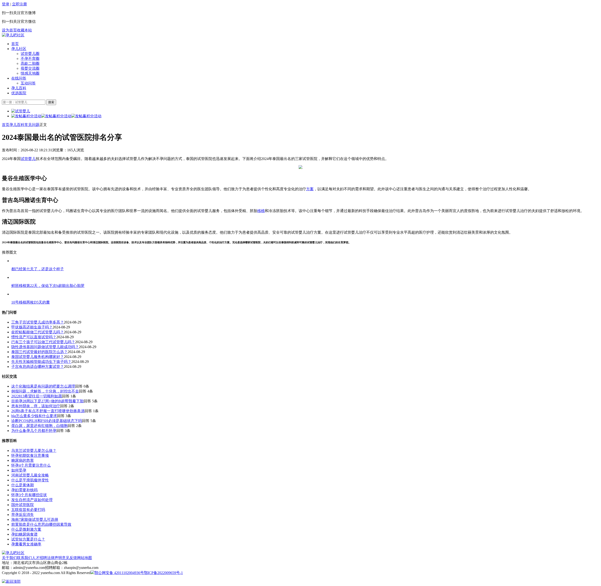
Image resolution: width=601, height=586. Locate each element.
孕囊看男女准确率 (26, 544)
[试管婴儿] (13, 35)
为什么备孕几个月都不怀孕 (33, 431)
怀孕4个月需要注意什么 (31, 465)
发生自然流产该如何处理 (32, 500)
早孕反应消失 (22, 515)
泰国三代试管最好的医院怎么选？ (39, 352)
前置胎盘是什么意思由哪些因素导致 (41, 524)
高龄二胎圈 (30, 63)
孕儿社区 (18, 49)
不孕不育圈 (30, 59)
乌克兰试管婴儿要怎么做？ (33, 451)
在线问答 (18, 78)
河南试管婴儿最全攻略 (30, 475)
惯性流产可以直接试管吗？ (33, 337)
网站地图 (84, 558)
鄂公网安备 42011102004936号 (119, 573)
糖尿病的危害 (22, 460)
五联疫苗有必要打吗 (28, 510)
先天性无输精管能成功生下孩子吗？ (41, 362)
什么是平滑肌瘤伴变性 (30, 480)
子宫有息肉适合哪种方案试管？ (37, 367)
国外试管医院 (22, 505)
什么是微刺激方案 (26, 529)
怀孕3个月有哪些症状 (29, 495)
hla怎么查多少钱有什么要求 (34, 416)
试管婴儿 (28, 159)
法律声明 (54, 558)
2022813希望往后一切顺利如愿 (36, 396)
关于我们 (9, 558)
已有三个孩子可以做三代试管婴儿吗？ (43, 342)
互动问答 (28, 83)
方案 (310, 189)
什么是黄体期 (22, 485)
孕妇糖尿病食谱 (24, 534)
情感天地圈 (30, 73)
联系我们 (24, 558)
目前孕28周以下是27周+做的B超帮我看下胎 (47, 401)
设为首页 (9, 30)
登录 (5, 4)
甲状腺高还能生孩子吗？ (32, 327)
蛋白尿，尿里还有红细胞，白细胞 (39, 426)
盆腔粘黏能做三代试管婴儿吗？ (37, 332)
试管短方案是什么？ (28, 539)
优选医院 (18, 93)
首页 (15, 44)
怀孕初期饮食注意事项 (30, 455)
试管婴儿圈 (30, 54)
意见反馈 (69, 558)
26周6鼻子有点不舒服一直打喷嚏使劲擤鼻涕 (48, 411)
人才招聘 (39, 558)
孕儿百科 (18, 88)
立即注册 (19, 4)
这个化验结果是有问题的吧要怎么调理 (43, 386)
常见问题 (31, 125)
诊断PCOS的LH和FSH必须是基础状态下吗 (46, 421)
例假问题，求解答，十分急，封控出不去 (45, 391)
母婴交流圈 (30, 68)
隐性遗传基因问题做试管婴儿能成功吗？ (45, 347)
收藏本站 (24, 30)
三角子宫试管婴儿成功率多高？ (37, 322)
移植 (261, 211)
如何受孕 (18, 470)
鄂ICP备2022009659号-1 (163, 573)
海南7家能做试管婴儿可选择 (34, 519)
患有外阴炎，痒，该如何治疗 (35, 406)
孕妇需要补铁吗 (24, 490)
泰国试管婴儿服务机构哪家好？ (37, 357)
